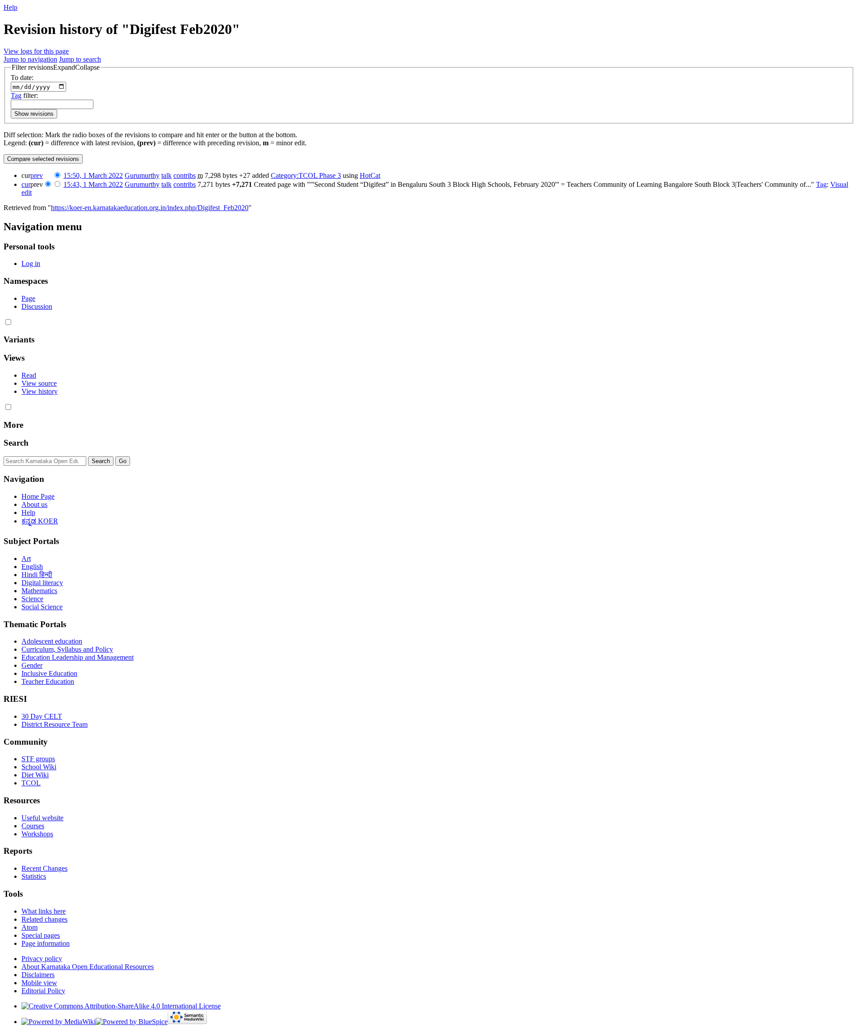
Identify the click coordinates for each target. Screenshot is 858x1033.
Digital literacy (42, 582)
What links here (43, 911)
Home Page (38, 496)
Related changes (44, 919)
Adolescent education (51, 641)
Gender (31, 665)
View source (39, 383)
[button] (56, 67)
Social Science (42, 607)
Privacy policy (41, 958)
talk (166, 175)
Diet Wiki (35, 775)
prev (36, 175)
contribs (184, 175)
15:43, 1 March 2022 (93, 184)
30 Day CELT (41, 716)
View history (39, 391)
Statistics (33, 876)
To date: (22, 77)
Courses (32, 826)
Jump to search (80, 59)
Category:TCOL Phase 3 (306, 175)
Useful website (42, 818)
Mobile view (39, 983)
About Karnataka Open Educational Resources (87, 966)
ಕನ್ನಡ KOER (39, 521)
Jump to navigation (30, 59)
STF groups (38, 759)
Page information (45, 943)
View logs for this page (36, 51)
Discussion (36, 306)
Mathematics (39, 591)
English (32, 566)
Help (10, 7)
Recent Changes (44, 868)
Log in (30, 263)
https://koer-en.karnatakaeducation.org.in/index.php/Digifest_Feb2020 (149, 207)
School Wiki (38, 767)
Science (32, 599)
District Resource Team (54, 724)
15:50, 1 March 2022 (93, 175)
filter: (24, 95)
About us (34, 504)
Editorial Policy (43, 991)
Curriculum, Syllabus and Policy (67, 649)
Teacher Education (47, 681)
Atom (29, 927)
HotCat (370, 175)
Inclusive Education (49, 673)
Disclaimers (38, 974)
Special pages (40, 935)
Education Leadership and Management (77, 657)
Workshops (37, 834)
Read (28, 375)
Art (26, 558)
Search (16, 442)
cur (25, 184)
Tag (16, 95)
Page (28, 298)
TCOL (31, 783)
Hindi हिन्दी (36, 574)
